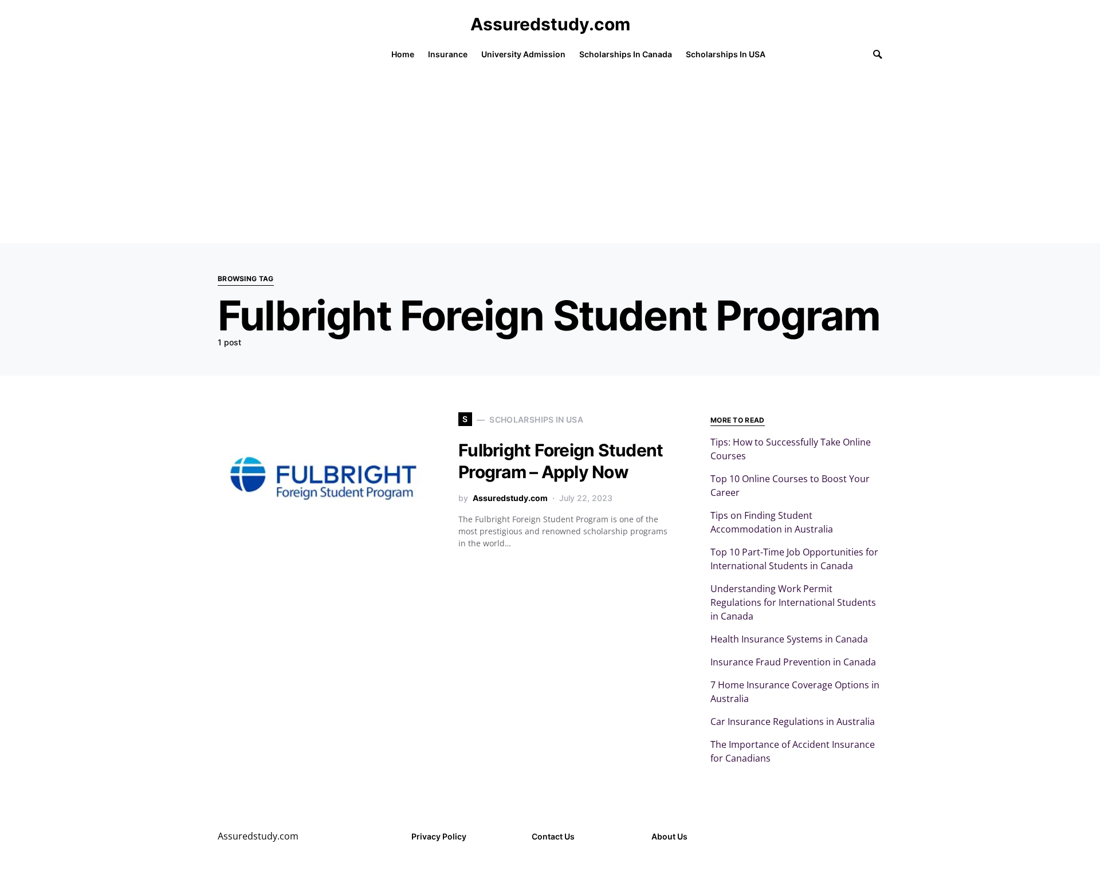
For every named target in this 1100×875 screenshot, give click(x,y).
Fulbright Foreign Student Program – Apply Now (560, 461)
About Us (669, 836)
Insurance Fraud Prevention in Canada (793, 662)
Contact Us (553, 836)
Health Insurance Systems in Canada (789, 639)
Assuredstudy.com (550, 24)
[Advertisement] (550, 157)
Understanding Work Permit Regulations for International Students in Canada (793, 602)
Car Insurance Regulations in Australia (792, 721)
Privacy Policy (438, 836)
